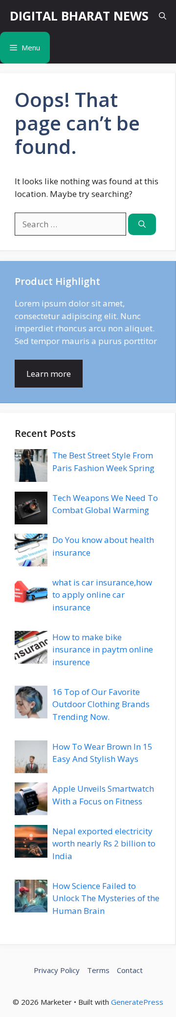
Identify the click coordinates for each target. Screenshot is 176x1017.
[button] (162, 16)
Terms (98, 970)
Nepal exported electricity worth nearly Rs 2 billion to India (103, 843)
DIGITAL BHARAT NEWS (79, 15)
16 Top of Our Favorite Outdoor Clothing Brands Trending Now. (101, 704)
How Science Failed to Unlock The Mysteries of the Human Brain (105, 898)
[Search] (142, 225)
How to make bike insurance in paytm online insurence (102, 649)
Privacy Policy (57, 970)
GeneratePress (137, 1002)
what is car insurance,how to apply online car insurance (102, 595)
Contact (130, 970)
